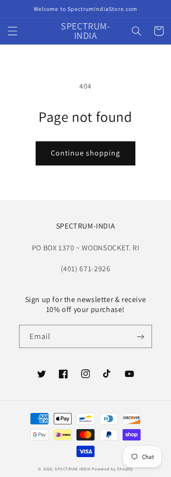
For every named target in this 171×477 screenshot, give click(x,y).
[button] (12, 31)
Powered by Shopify (112, 469)
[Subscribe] (141, 336)
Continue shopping (86, 153)
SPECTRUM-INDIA (72, 469)
